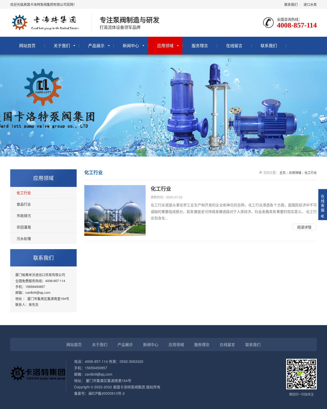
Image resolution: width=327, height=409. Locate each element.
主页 (282, 172)
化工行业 (24, 192)
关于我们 (62, 45)
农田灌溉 (24, 226)
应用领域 (165, 45)
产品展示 (96, 45)
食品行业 (24, 204)
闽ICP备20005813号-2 (106, 393)
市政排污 (24, 215)
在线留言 (234, 45)
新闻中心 (131, 45)
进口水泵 (310, 4)
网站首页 (27, 45)
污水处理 (24, 238)
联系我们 (291, 4)
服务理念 (200, 45)
